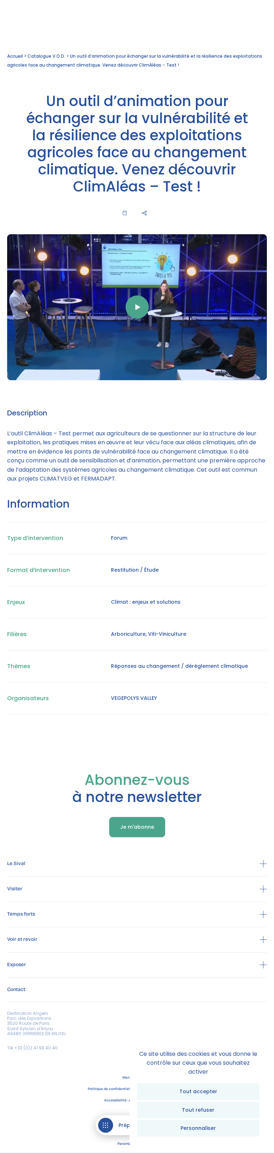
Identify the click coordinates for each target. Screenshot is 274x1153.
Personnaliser (198, 1128)
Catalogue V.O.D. (46, 56)
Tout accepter (198, 1091)
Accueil (15, 56)
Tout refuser (198, 1109)
